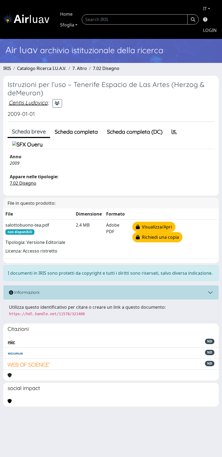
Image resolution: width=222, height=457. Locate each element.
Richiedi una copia (159, 237)
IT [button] (205, 9)
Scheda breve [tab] (29, 131)
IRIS (7, 68)
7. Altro (79, 68)
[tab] (174, 131)
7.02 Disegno (106, 68)
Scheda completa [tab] (76, 131)
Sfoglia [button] (67, 25)
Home (66, 14)
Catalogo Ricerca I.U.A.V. (41, 68)
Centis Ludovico (28, 102)
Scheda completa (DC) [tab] (134, 131)
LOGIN (210, 30)
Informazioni (26, 292)
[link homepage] (28, 19)
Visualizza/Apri (156, 227)
